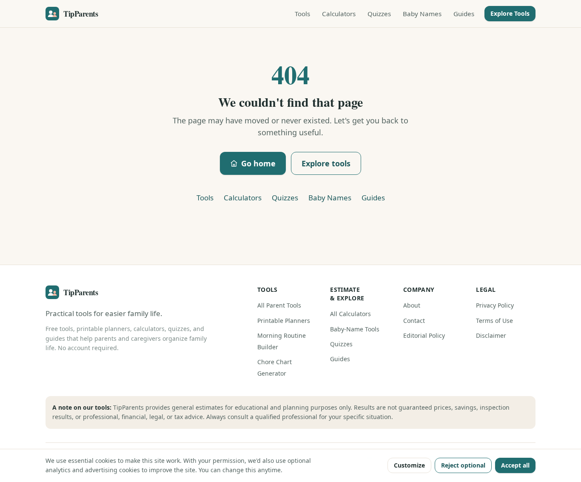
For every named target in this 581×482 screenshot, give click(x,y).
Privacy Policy (495, 305)
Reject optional (463, 465)
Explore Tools (510, 13)
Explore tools (326, 163)
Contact (414, 321)
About (411, 305)
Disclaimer (491, 335)
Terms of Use (494, 321)
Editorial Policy (424, 335)
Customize (409, 465)
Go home (258, 163)
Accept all (515, 465)
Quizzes (379, 13)
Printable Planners (283, 321)
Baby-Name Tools (354, 329)
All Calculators (350, 314)
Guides (463, 13)
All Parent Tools (279, 305)
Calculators (339, 13)
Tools (302, 13)
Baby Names (422, 13)
